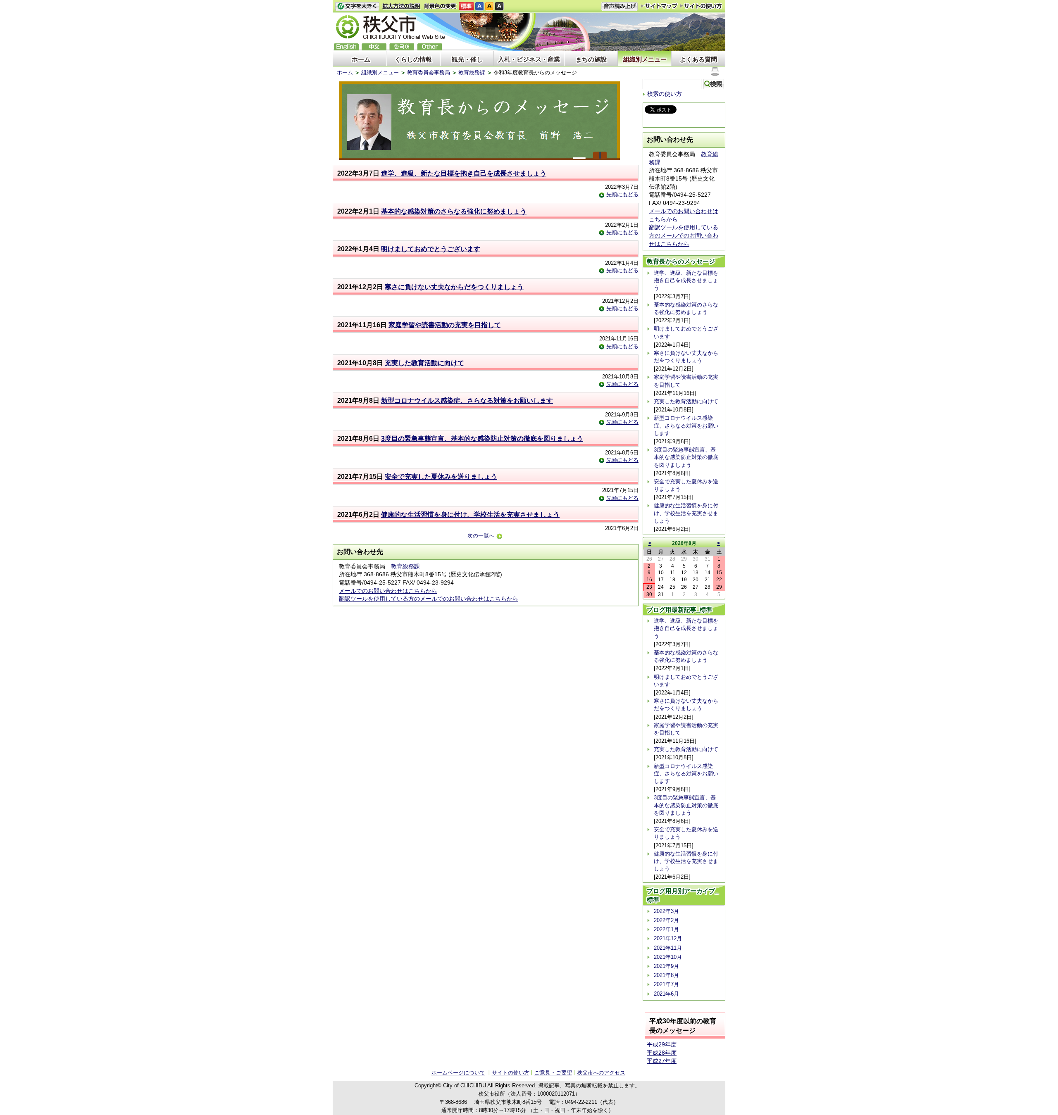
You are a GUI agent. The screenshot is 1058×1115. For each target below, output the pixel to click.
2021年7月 (666, 984)
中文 (374, 46)
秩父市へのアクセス (601, 1073)
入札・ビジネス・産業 (529, 59)
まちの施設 (591, 59)
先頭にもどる (622, 194)
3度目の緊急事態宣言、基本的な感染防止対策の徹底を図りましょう (482, 438)
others (429, 46)
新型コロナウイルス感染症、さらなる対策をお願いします (467, 400)
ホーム (361, 59)
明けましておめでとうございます (430, 248)
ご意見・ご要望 (553, 1073)
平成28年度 (662, 1052)
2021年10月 (668, 957)
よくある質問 (698, 59)
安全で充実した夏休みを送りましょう (441, 476)
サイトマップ (659, 5)
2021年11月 (668, 948)
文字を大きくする (357, 6)
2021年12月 (668, 938)
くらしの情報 (413, 59)
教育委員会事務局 (428, 72)
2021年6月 (666, 994)
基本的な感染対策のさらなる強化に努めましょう (454, 211)
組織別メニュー (645, 59)
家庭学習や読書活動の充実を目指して (444, 324)
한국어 (401, 46)
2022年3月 (666, 911)
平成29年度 (662, 1044)
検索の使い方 (664, 93)
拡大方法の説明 (401, 6)
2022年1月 (666, 929)
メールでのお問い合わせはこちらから (388, 590)
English (346, 46)
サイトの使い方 (701, 6)
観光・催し (467, 59)
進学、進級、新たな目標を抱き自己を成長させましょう (463, 173)
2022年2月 (666, 920)
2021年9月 (666, 966)
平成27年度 (662, 1061)
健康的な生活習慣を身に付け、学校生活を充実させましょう (470, 514)
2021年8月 (666, 975)
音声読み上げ (619, 6)
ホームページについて (458, 1073)
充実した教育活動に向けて (424, 362)
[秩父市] (390, 28)
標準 (466, 6)
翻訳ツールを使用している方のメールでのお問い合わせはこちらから (428, 598)
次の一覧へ (480, 536)
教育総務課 (471, 72)
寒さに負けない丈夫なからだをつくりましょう (454, 286)
